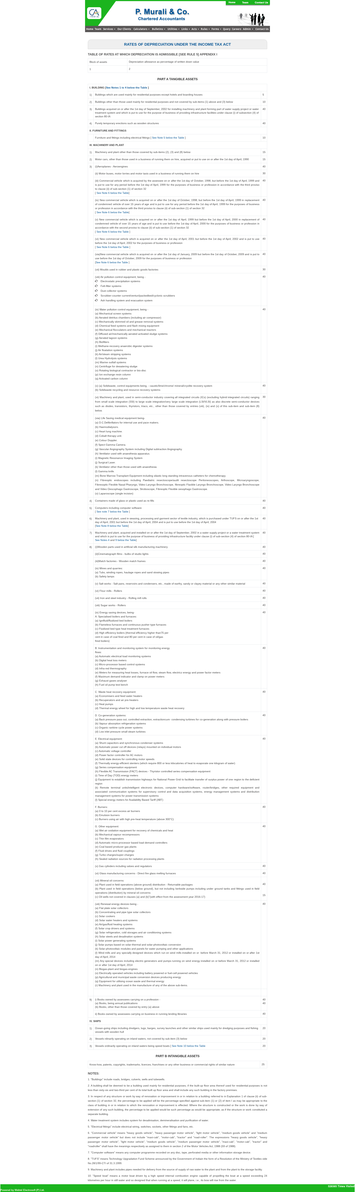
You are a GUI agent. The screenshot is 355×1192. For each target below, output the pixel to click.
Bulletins (157, 29)
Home (89, 29)
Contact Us (261, 29)
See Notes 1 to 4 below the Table (126, 87)
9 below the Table (125, 540)
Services (108, 29)
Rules (204, 29)
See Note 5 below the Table (168, 137)
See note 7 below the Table (112, 511)
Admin (247, 29)
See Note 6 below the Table (113, 192)
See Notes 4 (102, 540)
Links (184, 29)
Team (98, 29)
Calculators (140, 29)
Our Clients (124, 29)
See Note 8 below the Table (112, 525)
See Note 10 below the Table (188, 1045)
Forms (215, 29)
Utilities (173, 29)
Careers (236, 29)
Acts (194, 29)
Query (226, 29)
